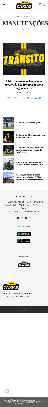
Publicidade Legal (22, 293)
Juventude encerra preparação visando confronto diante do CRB (29, 163)
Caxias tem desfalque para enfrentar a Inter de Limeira (30, 136)
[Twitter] (30, 218)
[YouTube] (26, 218)
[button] (44, 5)
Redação (19, 92)
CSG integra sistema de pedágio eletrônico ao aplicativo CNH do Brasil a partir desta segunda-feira (29, 177)
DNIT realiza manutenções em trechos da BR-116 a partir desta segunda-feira (24, 84)
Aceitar (40, 402)
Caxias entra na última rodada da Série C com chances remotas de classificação (29, 149)
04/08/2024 (28, 92)
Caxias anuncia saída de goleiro (28, 123)
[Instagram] (22, 218)
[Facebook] (18, 218)
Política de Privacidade (18, 297)
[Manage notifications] (7, 391)
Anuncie (6, 293)
